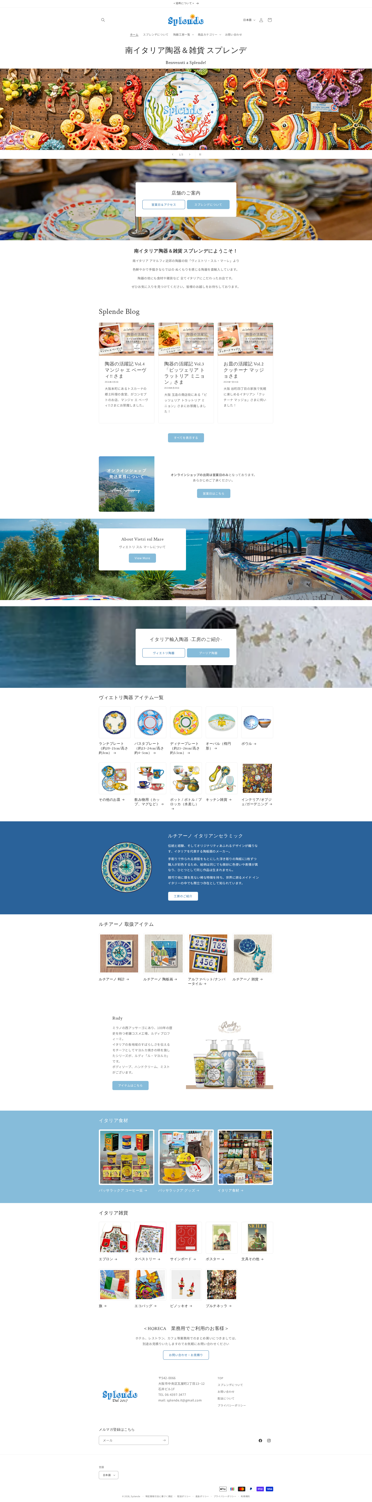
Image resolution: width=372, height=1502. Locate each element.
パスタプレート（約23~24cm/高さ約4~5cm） (149, 748)
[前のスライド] (172, 154)
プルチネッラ (216, 1306)
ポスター (213, 1259)
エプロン (106, 1259)
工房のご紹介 (183, 896)
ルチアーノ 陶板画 (158, 979)
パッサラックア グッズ (176, 1190)
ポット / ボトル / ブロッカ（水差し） (186, 802)
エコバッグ (143, 1306)
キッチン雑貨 (216, 800)
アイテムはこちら (130, 1085)
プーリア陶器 (208, 653)
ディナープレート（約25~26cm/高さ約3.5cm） (185, 748)
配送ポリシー (184, 1496)
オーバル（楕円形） (218, 746)
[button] (103, 20)
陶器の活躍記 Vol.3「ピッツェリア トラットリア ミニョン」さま (184, 373)
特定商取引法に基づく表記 (159, 1496)
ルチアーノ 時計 (112, 979)
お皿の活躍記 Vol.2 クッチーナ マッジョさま (245, 370)
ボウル (246, 744)
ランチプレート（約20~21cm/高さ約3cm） (113, 748)
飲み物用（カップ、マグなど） (147, 802)
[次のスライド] (189, 154)
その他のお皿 (110, 800)
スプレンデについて (208, 204)
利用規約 (245, 1496)
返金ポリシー (202, 1496)
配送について (226, 1398)
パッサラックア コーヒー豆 (121, 1190)
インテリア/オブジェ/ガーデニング (256, 802)
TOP (220, 1378)
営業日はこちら (214, 493)
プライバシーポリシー (232, 1405)
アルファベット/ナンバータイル (207, 981)
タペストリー (145, 1259)
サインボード (181, 1259)
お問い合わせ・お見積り (186, 1355)
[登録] (164, 1440)
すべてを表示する (186, 438)
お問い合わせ (226, 1391)
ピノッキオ (179, 1306)
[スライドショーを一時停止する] (199, 154)
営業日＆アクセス (164, 204)
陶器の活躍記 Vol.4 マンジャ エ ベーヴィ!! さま (125, 370)
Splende (135, 1496)
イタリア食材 (228, 1190)
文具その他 (250, 1259)
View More (142, 558)
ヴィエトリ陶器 (164, 653)
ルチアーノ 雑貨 (245, 979)
